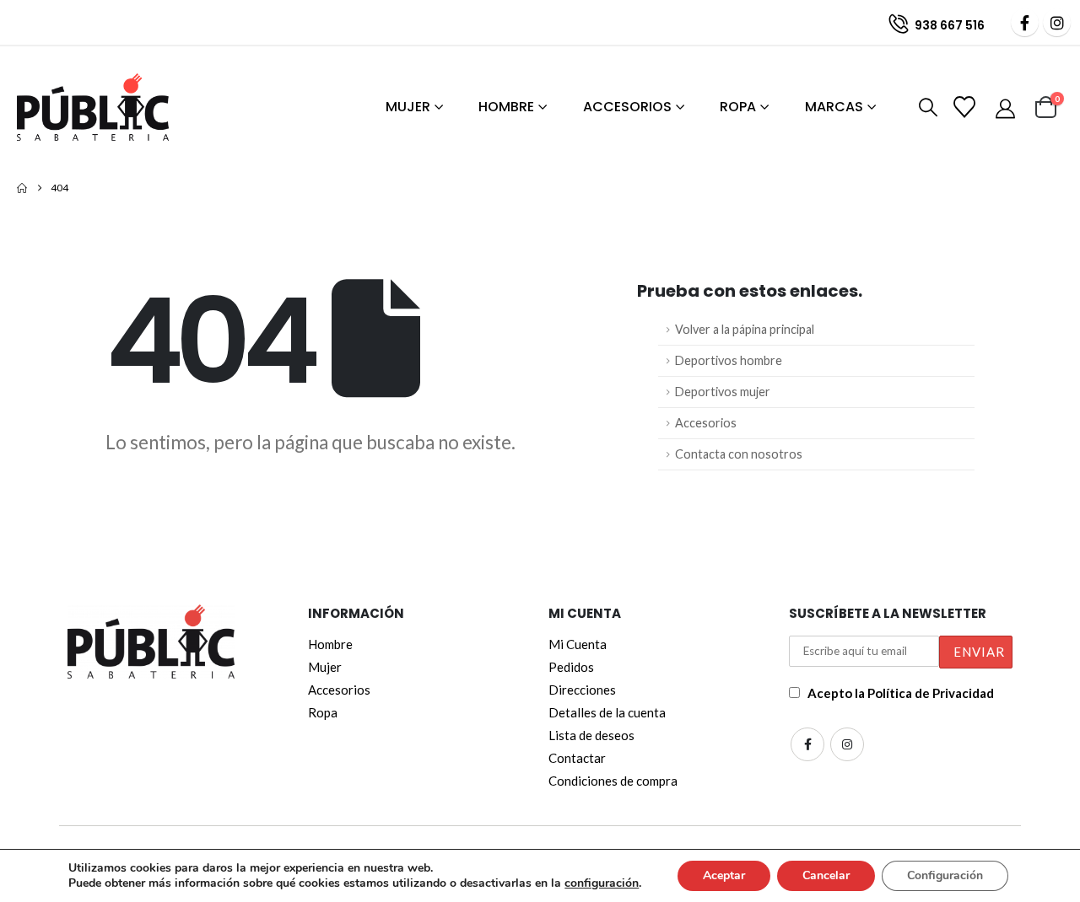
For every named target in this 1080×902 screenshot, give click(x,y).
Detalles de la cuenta (607, 712)
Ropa (738, 106)
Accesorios (627, 106)
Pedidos (571, 666)
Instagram (847, 744)
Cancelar (826, 875)
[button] (925, 108)
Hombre (506, 106)
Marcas (834, 106)
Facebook (807, 744)
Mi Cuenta (577, 644)
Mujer (408, 106)
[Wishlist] (966, 107)
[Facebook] (1025, 22)
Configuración (945, 875)
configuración (601, 883)
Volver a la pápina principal (744, 329)
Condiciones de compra (613, 780)
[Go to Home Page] (22, 188)
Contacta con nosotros (738, 454)
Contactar (577, 757)
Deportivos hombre (728, 360)
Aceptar (724, 875)
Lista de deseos (591, 735)
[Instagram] (1057, 22)
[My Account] (1007, 108)
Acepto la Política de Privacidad (900, 693)
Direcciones (582, 689)
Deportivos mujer (722, 391)
